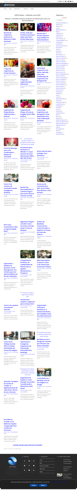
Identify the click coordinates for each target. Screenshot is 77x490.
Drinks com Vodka (60, 83)
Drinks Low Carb (59, 86)
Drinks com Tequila (60, 79)
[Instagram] (34, 455)
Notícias (58, 111)
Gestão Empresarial (60, 98)
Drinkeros (58, 51)
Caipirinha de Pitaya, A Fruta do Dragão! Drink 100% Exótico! (27, 113)
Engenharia (58, 93)
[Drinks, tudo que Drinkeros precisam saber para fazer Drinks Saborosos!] (27, 29)
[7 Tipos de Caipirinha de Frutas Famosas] (11, 65)
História (58, 100)
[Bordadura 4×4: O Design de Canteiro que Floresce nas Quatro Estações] (44, 330)
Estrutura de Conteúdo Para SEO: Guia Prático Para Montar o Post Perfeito (44, 188)
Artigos (57, 26)
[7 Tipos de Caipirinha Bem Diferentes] (27, 77)
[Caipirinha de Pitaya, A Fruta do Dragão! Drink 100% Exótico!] (27, 107)
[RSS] (34, 464)
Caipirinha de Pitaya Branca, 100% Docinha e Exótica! (9, 113)
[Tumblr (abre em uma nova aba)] (67, 1)
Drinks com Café (59, 60)
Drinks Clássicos (59, 54)
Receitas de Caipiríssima (61, 121)
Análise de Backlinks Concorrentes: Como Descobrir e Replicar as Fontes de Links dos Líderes (43, 228)
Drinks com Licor (59, 72)
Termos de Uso (39, 476)
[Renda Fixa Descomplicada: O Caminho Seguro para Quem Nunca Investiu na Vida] (27, 184)
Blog (57, 31)
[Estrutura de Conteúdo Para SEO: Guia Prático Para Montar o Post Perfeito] (44, 181)
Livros (57, 109)
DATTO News (32, 478)
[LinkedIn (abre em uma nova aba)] (65, 1)
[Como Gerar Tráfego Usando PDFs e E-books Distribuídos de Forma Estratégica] (11, 333)
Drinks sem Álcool (60, 88)
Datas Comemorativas (61, 45)
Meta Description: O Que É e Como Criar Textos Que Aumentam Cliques (44, 263)
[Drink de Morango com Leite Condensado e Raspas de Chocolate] (11, 145)
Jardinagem (58, 106)
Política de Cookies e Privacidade (58, 482)
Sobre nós (42, 463)
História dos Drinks (60, 102)
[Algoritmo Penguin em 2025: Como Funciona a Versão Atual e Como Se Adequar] (27, 218)
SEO (57, 130)
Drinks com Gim (59, 67)
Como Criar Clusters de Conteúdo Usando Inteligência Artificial (10, 188)
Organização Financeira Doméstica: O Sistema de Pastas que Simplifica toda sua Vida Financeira (44, 305)
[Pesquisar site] (72, 9)
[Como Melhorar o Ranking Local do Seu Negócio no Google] (44, 369)
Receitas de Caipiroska (61, 123)
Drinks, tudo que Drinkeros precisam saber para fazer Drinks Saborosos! (27, 36)
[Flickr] (34, 460)
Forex (57, 95)
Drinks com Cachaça (60, 58)
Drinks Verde (59, 90)
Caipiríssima (58, 35)
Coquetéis (58, 44)
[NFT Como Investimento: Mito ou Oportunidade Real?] (11, 221)
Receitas (58, 118)
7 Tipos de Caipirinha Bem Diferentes (26, 82)
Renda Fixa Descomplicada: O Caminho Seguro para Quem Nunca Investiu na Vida (27, 191)
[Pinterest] (29, 460)
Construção (58, 42)
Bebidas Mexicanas (60, 30)
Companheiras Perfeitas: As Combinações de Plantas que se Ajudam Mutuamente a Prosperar (26, 266)
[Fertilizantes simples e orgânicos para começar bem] (27, 294)
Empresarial (58, 91)
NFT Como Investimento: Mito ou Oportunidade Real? (11, 228)
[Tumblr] (25, 464)
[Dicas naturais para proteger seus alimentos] (44, 148)
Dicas (57, 49)
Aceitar (34, 485)
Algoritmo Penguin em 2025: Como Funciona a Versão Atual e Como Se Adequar (27, 226)
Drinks (57, 53)
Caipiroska (58, 37)
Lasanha (58, 107)
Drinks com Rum (59, 75)
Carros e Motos (59, 38)
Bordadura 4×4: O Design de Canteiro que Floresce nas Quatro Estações (44, 337)
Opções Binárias (59, 113)
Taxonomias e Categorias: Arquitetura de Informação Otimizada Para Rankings (26, 341)
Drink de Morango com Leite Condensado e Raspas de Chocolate (10, 152)
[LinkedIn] (25, 460)
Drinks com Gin (59, 68)
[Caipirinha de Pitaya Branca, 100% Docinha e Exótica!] (11, 107)
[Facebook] (29, 455)
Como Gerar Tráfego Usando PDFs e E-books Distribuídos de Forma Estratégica (10, 340)
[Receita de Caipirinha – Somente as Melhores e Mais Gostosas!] (11, 29)
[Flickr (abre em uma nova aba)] (69, 1)
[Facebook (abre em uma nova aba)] (60, 1)
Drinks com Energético (61, 65)
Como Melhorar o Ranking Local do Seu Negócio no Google (43, 376)
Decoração (58, 47)
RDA (57, 116)
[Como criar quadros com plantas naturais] (11, 300)
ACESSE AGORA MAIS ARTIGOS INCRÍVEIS (27, 440)
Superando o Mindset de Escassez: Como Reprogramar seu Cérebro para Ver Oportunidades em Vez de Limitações (11, 268)
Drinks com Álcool (60, 56)
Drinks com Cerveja (60, 61)
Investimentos (59, 104)
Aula (57, 28)
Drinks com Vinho (60, 81)
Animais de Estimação (61, 23)
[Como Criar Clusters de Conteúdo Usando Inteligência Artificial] (11, 181)
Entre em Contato (44, 460)
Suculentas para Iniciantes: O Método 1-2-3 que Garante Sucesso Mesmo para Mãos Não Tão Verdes (27, 152)
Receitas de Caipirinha (61, 120)
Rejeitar (43, 485)
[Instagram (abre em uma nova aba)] (64, 1)
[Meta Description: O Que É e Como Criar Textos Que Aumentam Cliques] (44, 257)
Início (41, 454)
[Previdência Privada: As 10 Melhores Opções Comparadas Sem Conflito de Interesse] (11, 411)
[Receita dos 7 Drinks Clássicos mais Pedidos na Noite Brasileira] (44, 30)
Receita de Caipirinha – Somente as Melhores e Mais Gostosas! (10, 37)
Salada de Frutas (59, 125)
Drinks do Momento (60, 84)
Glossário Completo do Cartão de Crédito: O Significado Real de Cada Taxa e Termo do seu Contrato (11, 381)
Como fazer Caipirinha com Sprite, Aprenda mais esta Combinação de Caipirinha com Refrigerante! (42, 74)
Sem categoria (59, 129)
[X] (25, 455)
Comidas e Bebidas (60, 40)
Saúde (57, 127)
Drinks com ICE (59, 70)
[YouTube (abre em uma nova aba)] (71, 1)
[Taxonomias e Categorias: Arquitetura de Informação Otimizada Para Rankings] (27, 333)
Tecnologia (58, 132)
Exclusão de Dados (48, 476)
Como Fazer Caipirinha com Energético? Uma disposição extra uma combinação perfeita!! (43, 115)
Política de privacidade (30, 476)
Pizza (57, 114)
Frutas (57, 97)
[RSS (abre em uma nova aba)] (72, 1)
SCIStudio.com (39, 478)
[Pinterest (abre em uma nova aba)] (62, 1)
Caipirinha (58, 33)
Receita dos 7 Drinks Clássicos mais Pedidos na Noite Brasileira (43, 36)
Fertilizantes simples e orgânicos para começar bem (27, 300)
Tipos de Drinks (59, 134)
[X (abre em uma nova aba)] (58, 1)
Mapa (41, 466)
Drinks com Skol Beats (61, 77)
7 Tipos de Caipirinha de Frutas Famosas (9, 71)
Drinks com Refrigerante (61, 74)
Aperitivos (58, 24)
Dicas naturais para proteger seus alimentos (44, 153)
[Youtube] (29, 464)
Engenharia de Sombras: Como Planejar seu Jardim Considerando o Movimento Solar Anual (27, 377)
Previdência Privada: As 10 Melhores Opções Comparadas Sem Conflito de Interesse (10, 419)
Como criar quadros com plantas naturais (11, 305)
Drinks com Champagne (61, 63)
